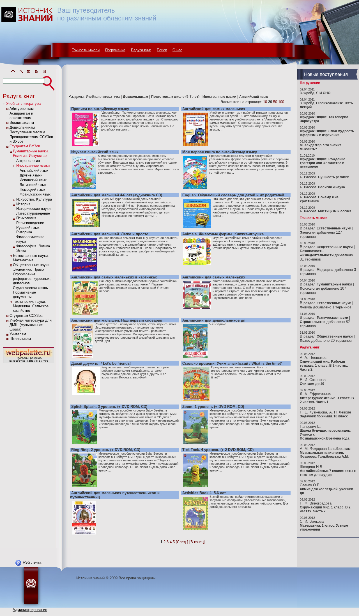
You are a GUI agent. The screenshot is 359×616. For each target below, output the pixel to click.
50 (275, 102)
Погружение (115, 50)
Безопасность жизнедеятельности (316, 253)
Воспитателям (22, 122)
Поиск (162, 50)
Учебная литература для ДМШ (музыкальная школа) (31, 324)
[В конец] (197, 542)
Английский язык (34, 170)
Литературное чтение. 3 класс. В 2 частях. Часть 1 (327, 400)
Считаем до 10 (312, 384)
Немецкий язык (32, 189)
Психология (26, 218)
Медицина (325, 270)
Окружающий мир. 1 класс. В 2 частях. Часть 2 (325, 509)
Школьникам (20, 339)
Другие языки (31, 175)
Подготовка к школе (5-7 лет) (175, 97)
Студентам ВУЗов (25, 146)
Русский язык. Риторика (28, 230)
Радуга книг (141, 50)
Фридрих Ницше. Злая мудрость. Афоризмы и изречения (327, 133)
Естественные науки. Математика (31, 258)
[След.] (182, 542)
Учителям (18, 334)
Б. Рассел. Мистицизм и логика (325, 211)
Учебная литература (23, 103)
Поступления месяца (27, 132)
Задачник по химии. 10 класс (324, 416)
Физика (306, 307)
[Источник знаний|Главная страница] (13, 72)
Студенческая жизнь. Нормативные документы (31, 292)
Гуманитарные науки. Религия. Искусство (31, 153)
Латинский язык (33, 185)
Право (305, 341)
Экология (308, 232)
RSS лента (32, 562)
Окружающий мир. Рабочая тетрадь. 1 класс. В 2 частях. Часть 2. (324, 365)
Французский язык (35, 194)
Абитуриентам (22, 108)
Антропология (28, 161)
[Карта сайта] (36, 72)
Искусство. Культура (34, 199)
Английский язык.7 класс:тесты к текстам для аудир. (328, 473)
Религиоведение (30, 223)
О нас (177, 50)
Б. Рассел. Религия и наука (322, 187)
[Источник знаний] (35, 68)
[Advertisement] (28, 449)
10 (265, 102)
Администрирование (30, 610)
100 (281, 102)
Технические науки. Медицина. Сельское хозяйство (31, 306)
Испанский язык (33, 180)
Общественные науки (335, 247)
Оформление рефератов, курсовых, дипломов (32, 278)
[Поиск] (20, 72)
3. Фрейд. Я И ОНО (315, 93)
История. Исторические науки (33, 206)
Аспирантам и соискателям (21, 115)
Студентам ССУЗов (26, 315)
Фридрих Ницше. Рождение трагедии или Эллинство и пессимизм (322, 163)
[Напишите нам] (28, 72)
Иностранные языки (33, 165)
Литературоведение (33, 213)
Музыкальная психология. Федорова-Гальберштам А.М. (324, 455)
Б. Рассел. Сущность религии (324, 177)
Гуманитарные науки (334, 284)
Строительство (312, 322)
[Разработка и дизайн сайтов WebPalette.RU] (28, 363)
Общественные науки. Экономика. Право (31, 267)
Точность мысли (86, 50)
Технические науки (332, 318)
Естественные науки (334, 228)
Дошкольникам (22, 127)
